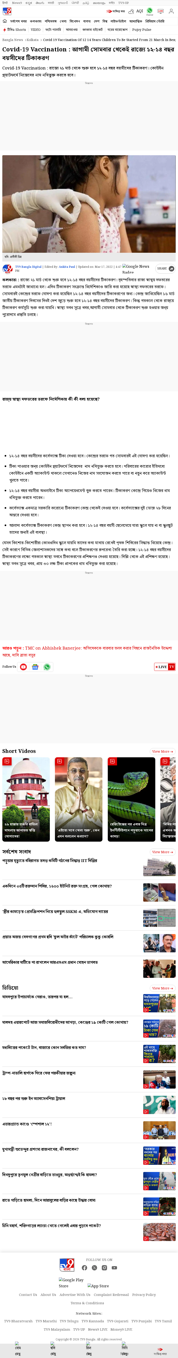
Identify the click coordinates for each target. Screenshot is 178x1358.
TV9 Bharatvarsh (18, 1321)
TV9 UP (79, 1330)
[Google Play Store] (73, 1283)
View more (160, 751)
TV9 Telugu (69, 1321)
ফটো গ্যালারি (53, 29)
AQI (139, 11)
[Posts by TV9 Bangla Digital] (7, 269)
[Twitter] (94, 1267)
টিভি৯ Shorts (16, 29)
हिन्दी (5, 3)
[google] (137, 269)
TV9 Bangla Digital (28, 267)
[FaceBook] (84, 1267)
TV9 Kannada (93, 1321)
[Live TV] (159, 11)
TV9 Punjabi (141, 1321)
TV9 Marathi (46, 1321)
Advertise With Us (75, 1295)
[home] (5, 21)
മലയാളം (99, 3)
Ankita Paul (67, 267)
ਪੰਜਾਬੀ (75, 3)
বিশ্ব (105, 21)
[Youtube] (23, 666)
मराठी (51, 3)
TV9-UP (123, 3)
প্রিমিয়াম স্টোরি (155, 21)
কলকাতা (35, 21)
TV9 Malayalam (57, 1330)
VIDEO (36, 29)
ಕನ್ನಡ (28, 3)
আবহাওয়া (72, 29)
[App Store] (101, 1287)
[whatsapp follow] (47, 666)
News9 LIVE (98, 1330)
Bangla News (12, 40)
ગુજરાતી (63, 3)
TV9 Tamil (163, 1321)
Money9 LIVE (121, 1330)
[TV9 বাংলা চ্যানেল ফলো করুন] (148, 11)
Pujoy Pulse (141, 29)
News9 (17, 3)
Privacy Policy (144, 1295)
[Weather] (132, 11)
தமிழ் (86, 3)
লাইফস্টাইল (118, 21)
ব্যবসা (87, 21)
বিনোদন (75, 21)
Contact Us (28, 1295)
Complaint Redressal (111, 1295)
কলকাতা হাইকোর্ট (93, 29)
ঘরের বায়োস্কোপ (117, 29)
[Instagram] (104, 1267)
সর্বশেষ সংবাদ (16, 852)
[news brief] (116, 11)
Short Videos (19, 751)
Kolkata (32, 40)
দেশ (96, 21)
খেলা (63, 21)
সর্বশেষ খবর (18, 21)
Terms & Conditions (87, 1303)
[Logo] (7, 11)
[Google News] (35, 666)
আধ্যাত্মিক (135, 21)
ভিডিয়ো (10, 988)
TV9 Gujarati (117, 1321)
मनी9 (111, 3)
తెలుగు (40, 3)
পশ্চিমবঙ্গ (51, 21)
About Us (48, 1295)
